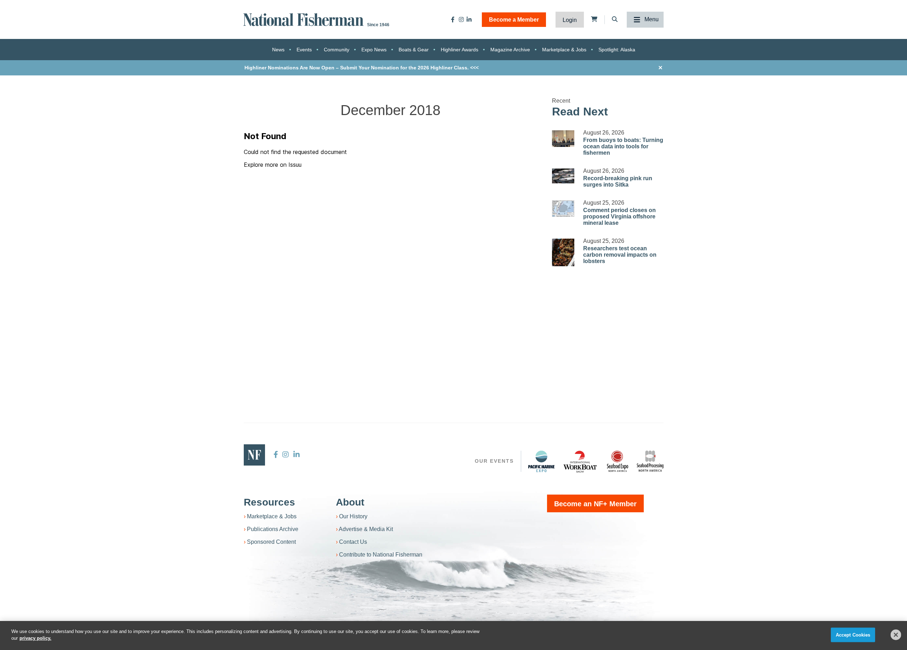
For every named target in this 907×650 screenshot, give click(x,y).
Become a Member (514, 20)
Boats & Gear (414, 49)
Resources (269, 502)
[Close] (896, 634)
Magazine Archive (510, 49)
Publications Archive (272, 529)
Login (570, 20)
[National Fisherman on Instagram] (461, 19)
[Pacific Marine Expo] (541, 461)
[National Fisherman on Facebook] (453, 19)
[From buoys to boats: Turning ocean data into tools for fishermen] (563, 138)
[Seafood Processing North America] (650, 461)
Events (304, 49)
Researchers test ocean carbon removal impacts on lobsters (620, 254)
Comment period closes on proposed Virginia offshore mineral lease (619, 216)
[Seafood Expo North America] (617, 461)
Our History (353, 516)
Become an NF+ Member (595, 504)
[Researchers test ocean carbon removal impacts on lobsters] (563, 252)
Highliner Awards (459, 49)
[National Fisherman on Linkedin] (469, 19)
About (350, 502)
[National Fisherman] (305, 19)
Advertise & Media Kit (366, 529)
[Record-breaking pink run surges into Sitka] (563, 176)
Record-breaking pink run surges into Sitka (617, 181)
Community (336, 49)
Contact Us (353, 542)
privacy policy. (35, 638)
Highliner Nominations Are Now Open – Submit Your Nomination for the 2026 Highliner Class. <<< (361, 67)
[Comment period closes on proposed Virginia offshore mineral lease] (563, 208)
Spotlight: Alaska (616, 49)
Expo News (374, 49)
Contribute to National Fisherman (380, 555)
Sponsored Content (271, 542)
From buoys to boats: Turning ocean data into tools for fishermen (623, 146)
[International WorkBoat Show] (580, 461)
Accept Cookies (853, 635)
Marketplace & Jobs (564, 49)
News (278, 49)
